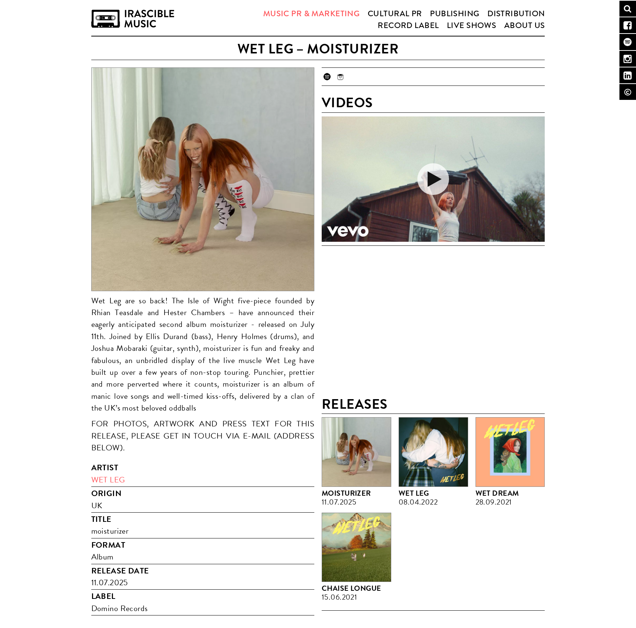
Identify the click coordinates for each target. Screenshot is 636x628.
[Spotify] (327, 77)
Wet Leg (108, 480)
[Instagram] (340, 77)
